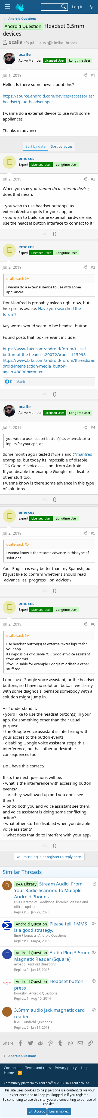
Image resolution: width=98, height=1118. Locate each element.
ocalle (15, 42)
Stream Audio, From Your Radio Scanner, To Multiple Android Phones (48, 890)
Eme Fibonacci (25, 935)
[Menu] (7, 7)
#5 (93, 533)
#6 (93, 624)
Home (9, 1072)
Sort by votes (61, 146)
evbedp (19, 964)
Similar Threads (64, 42)
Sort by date (35, 146)
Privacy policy (66, 1067)
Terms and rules (38, 1067)
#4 (93, 427)
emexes (26, 158)
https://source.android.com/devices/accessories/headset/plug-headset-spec (48, 98)
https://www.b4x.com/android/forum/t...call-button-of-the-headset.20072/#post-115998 (45, 351)
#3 (93, 267)
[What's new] (91, 7)
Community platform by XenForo (47, 1083)
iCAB (18, 1022)
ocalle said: (15, 278)
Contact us (12, 1067)
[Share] (85, 75)
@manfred (82, 454)
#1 (93, 75)
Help (84, 1067)
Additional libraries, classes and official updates (51, 904)
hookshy (20, 993)
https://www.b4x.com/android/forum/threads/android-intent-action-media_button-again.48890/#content (49, 365)
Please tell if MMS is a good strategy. (50, 927)
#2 (93, 179)
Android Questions (52, 935)
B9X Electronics (26, 902)
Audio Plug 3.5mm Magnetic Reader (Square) (51, 955)
